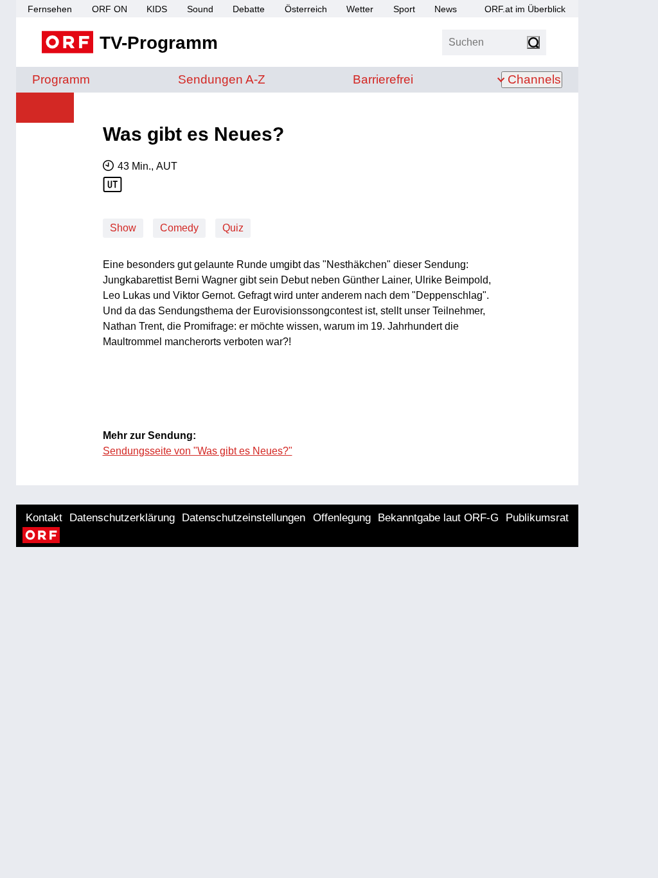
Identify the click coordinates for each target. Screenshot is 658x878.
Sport (404, 9)
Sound (200, 9)
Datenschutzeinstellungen (243, 518)
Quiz (233, 227)
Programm (61, 79)
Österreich (306, 9)
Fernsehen (50, 9)
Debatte (249, 9)
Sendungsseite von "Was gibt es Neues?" (197, 450)
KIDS (157, 9)
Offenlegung (342, 518)
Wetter (359, 9)
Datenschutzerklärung (122, 518)
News (445, 9)
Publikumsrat (537, 518)
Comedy (179, 227)
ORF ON (109, 9)
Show (123, 227)
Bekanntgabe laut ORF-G (438, 518)
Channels (534, 79)
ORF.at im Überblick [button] (525, 9)
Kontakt (44, 518)
